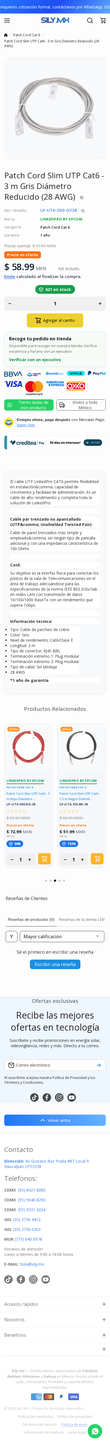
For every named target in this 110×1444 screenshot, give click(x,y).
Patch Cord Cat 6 (26, 35)
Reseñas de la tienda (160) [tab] (83, 919)
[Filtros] (11, 936)
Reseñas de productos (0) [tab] (31, 919)
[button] (103, 20)
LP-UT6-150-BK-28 (74, 804)
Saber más (26, 425)
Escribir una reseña (55, 964)
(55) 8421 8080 (31, 1190)
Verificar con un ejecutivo (35, 359)
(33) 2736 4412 (27, 1219)
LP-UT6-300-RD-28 (21, 804)
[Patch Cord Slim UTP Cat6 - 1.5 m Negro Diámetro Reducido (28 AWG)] (81, 747)
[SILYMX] (55, 20)
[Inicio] (5, 35)
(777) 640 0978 (28, 1239)
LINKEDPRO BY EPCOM (61, 219)
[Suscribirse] (99, 1065)
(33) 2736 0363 (27, 1229)
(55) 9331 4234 (31, 1209)
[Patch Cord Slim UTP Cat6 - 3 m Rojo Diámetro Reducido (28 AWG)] (28, 747)
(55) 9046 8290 (31, 1199)
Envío (9, 276)
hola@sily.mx (31, 1264)
